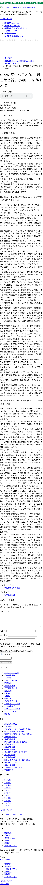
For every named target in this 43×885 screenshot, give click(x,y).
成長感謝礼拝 (9, 685)
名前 (3, 631)
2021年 (7, 793)
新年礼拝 (7, 683)
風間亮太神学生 (10, 724)
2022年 (7, 790)
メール (4, 635)
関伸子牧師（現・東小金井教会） (17, 760)
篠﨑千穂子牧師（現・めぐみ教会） (18, 734)
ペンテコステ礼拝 (11, 672)
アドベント (8, 678)
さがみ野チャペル (11, 701)
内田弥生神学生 (10, 757)
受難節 (7, 696)
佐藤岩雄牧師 (9, 749)
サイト (2, 639)
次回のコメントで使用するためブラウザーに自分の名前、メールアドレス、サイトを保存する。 (21, 645)
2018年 (7, 800)
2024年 (7, 785)
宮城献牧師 (8, 770)
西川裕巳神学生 (10, 762)
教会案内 (7, 833)
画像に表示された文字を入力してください (17, 651)
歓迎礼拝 (7, 714)
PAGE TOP (4, 883)
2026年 (7, 780)
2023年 (7, 788)
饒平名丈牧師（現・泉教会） (15, 731)
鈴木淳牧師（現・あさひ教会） (16, 752)
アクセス (7, 840)
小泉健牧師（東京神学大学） (15, 767)
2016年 (7, 806)
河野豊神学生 (9, 744)
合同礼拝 (7, 691)
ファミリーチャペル (12, 709)
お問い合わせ (6, 18)
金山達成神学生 (10, 726)
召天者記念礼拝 (10, 688)
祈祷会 (7, 693)
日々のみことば (10, 845)
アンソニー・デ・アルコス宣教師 (17, 729)
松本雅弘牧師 (9, 595)
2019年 (7, 798)
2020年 (7, 795)
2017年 (7, 803)
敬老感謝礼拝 (9, 675)
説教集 (7, 843)
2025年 (7, 782)
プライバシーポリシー (13, 814)
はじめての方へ (10, 838)
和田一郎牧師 (9, 765)
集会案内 (7, 835)
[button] (21, 810)
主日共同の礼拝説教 (12, 588)
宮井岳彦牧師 (9, 739)
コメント (4, 611)
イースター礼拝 (10, 711)
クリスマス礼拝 (10, 680)
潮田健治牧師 (9, 747)
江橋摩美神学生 (10, 736)
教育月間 (7, 698)
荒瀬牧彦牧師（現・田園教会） (16, 742)
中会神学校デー (10, 706)
